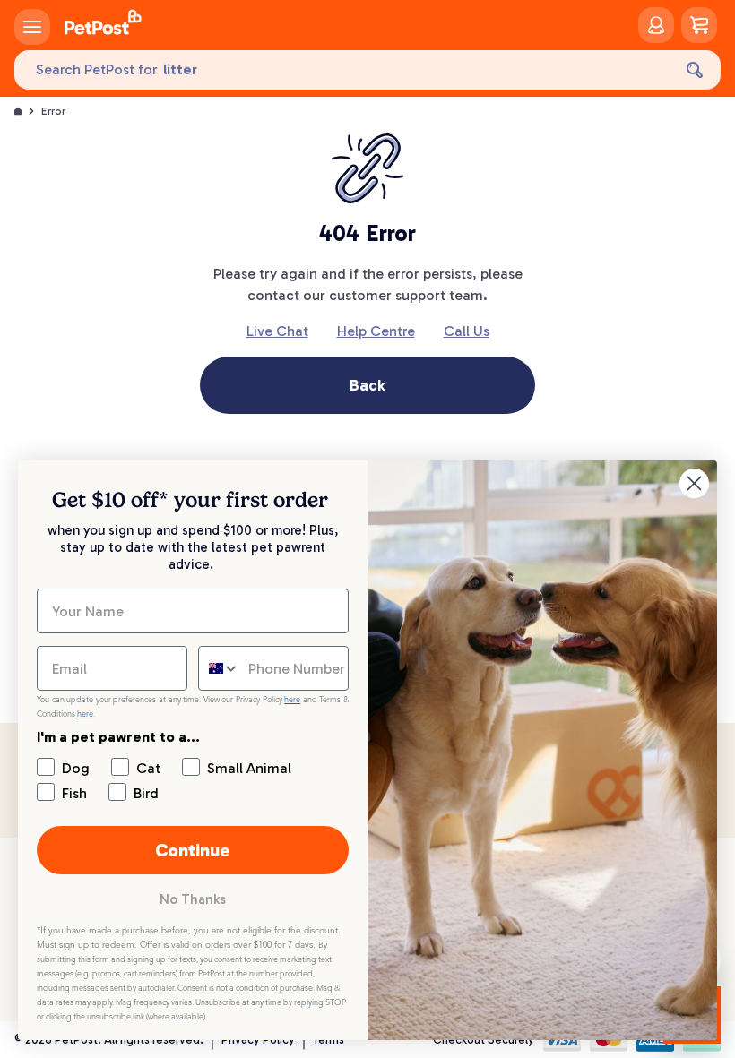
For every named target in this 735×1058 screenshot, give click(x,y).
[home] (103, 25)
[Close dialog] (694, 483)
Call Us (466, 331)
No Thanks (193, 899)
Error (53, 111)
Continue (192, 850)
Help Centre (376, 331)
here (292, 699)
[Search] (695, 70)
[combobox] (219, 668)
